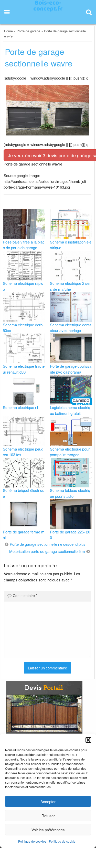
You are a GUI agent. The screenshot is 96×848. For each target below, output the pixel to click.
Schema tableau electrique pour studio (70, 493)
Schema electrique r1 (20, 407)
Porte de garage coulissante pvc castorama (70, 369)
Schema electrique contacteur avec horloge (70, 327)
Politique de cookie (62, 841)
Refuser (48, 815)
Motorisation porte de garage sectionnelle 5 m (47, 551)
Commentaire (25, 595)
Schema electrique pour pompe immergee (70, 451)
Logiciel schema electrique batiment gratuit (70, 410)
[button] (88, 740)
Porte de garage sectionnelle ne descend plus (48, 544)
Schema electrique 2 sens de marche (70, 286)
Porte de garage (28, 30)
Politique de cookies (32, 841)
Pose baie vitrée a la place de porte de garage (24, 244)
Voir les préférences (48, 829)
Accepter (48, 801)
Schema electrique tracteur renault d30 (24, 369)
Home (8, 30)
